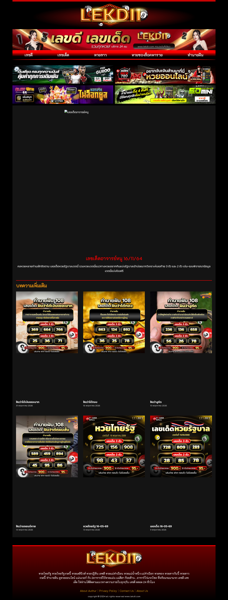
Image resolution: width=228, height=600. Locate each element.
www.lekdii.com (132, 596)
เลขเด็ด (63, 54)
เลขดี (29, 54)
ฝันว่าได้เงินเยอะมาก (27, 402)
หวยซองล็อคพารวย (147, 54)
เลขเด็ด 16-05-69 (161, 526)
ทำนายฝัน (195, 54)
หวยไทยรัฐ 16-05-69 (95, 526)
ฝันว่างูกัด (156, 402)
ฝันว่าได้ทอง (90, 402)
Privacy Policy (108, 591)
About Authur (88, 591)
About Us (142, 591)
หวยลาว (100, 54)
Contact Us (127, 591)
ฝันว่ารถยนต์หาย (26, 526)
